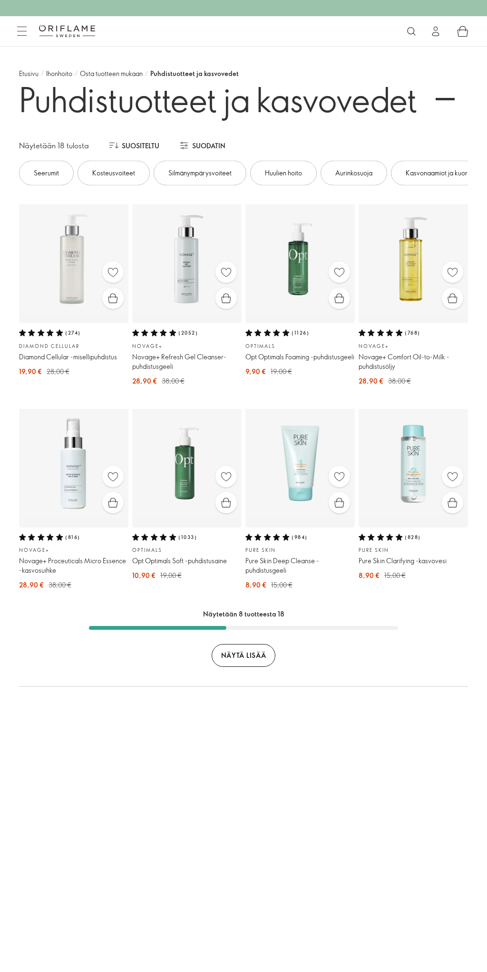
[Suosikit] (113, 272)
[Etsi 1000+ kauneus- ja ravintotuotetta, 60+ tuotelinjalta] (411, 31)
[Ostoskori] (463, 31)
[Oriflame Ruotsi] (67, 30)
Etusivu (29, 73)
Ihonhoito (59, 73)
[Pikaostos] (113, 298)
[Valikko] (21, 31)
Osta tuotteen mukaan (111, 73)
